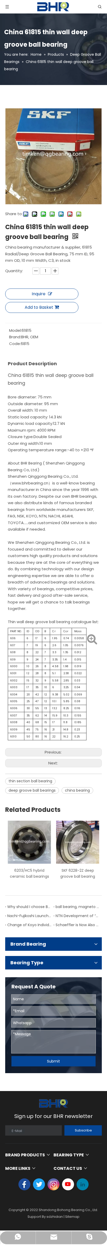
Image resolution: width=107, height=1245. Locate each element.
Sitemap (72, 1216)
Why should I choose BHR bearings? (29, 906)
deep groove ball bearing (47, 621)
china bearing (77, 790)
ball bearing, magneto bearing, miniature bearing (78, 906)
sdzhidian (54, 1216)
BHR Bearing (31, 463)
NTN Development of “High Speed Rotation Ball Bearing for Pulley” (78, 915)
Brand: (15, 337)
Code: (15, 343)
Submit (53, 1061)
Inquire (38, 294)
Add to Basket (39, 307)
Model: (15, 330)
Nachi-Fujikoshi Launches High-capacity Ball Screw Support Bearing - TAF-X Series (29, 915)
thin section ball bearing (30, 781)
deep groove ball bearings (32, 790)
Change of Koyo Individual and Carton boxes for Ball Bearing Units (29, 924)
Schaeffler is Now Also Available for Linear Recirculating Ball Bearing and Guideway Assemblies (78, 924)
